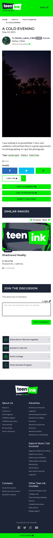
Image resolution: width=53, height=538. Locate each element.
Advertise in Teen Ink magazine (37, 409)
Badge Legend (34, 511)
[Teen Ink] (13, 7)
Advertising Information (38, 414)
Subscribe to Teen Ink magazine (37, 473)
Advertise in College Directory (36, 419)
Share (5, 165)
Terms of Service (8, 431)
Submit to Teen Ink (18, 348)
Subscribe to (24, 339)
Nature (24, 155)
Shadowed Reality (14, 255)
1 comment (9, 268)
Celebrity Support (8, 418)
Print (6, 161)
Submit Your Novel (36, 454)
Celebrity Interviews (9, 421)
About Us (5, 408)
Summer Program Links (37, 491)
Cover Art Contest (9, 488)
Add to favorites (25, 193)
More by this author (20, 44)
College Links (34, 494)
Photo (15, 19)
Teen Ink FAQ (7, 424)
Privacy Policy (7, 428)
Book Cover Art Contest (11, 491)
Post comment (41, 322)
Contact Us (6, 411)
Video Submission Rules (38, 461)
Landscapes (13, 155)
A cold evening (13, 22)
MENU (43, 7)
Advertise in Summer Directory (37, 426)
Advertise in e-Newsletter (38, 435)
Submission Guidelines (37, 458)
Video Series (33, 508)
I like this (15, 178)
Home (4, 19)
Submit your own (26, 199)
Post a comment (25, 187)
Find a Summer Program (21, 365)
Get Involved (33, 468)
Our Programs (7, 414)
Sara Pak (9, 261)
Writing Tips (33, 464)
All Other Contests (9, 495)
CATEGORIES (26, 535)
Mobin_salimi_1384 (25, 38)
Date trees (34, 155)
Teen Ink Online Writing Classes (37, 499)
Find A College (16, 356)
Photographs (29, 19)
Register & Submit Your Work (39, 451)
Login (45, 301)
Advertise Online (35, 431)
